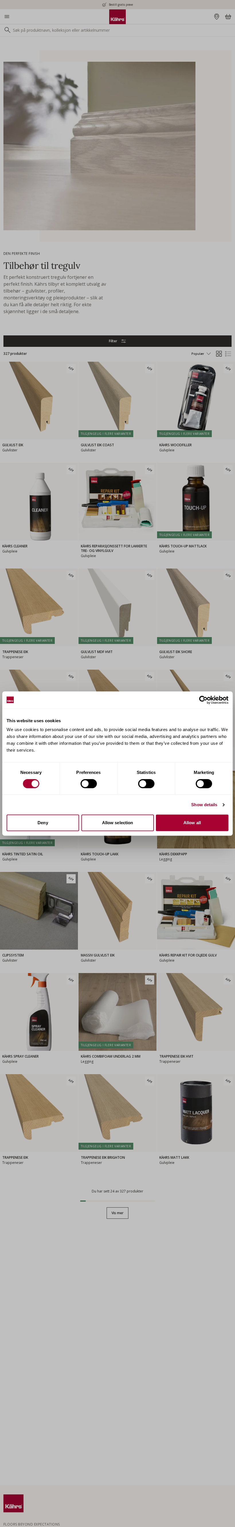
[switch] (89, 783)
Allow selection (117, 822)
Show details (204, 804)
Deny (43, 822)
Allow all (192, 822)
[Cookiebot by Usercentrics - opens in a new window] (203, 700)
